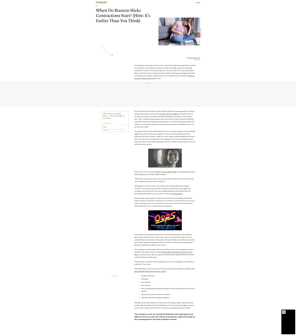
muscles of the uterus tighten (169, 114)
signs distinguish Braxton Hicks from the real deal (150, 271)
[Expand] (283, 311)
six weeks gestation (176, 194)
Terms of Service (121, 129)
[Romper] (101, 3)
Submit (105, 127)
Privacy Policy (105, 130)
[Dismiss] (293, 311)
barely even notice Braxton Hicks (166, 172)
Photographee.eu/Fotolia (200, 33)
